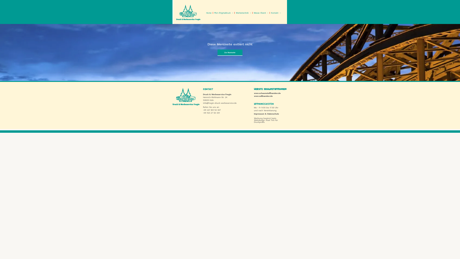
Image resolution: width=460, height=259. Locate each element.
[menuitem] (209, 13)
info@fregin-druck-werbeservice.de (220, 103)
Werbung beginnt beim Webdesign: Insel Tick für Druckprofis (266, 120)
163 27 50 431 (213, 113)
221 (208, 110)
